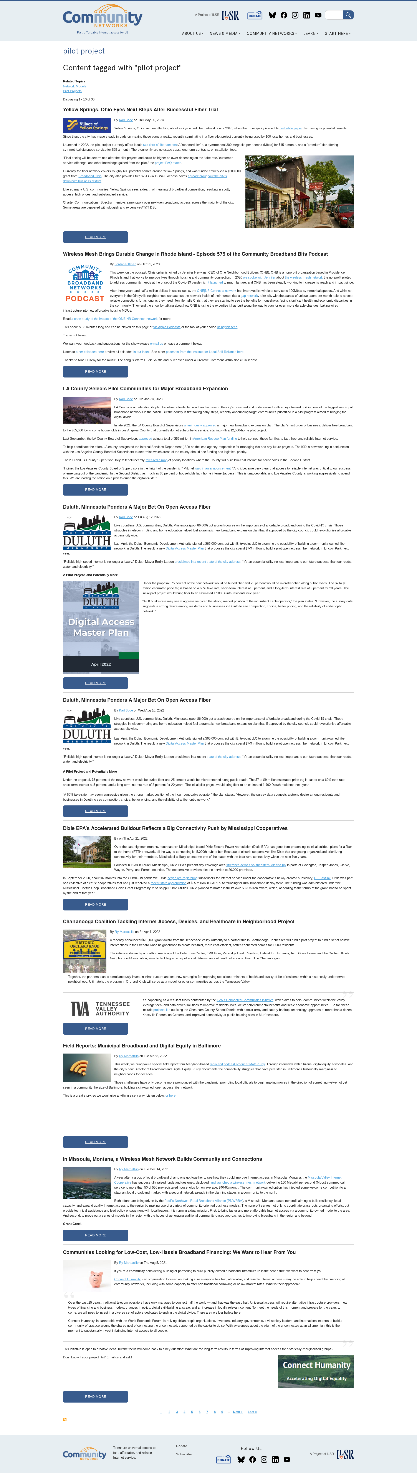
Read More (95, 237)
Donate (255, 15)
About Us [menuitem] (190, 35)
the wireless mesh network (304, 277)
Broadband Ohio (89, 176)
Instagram (295, 15)
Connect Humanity (127, 1279)
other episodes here (90, 352)
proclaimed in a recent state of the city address (208, 561)
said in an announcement (213, 468)
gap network (249, 295)
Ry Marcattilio (124, 932)
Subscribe (184, 1454)
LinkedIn (306, 15)
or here (170, 1095)
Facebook (284, 15)
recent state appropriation (168, 883)
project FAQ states (168, 163)
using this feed (227, 327)
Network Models (74, 86)
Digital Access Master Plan (185, 548)
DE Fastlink (322, 878)
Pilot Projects (72, 91)
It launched (215, 282)
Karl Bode (126, 120)
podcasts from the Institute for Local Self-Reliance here (204, 352)
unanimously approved (200, 425)
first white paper (291, 128)
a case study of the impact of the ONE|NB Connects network (114, 319)
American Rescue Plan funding (215, 438)
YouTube (318, 15)
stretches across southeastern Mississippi (256, 865)
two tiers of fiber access (160, 145)
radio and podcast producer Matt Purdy (237, 1064)
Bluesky (272, 15)
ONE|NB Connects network (216, 290)
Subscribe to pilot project (64, 1419)
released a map (156, 460)
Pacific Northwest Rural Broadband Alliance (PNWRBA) (203, 1200)
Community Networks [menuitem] (269, 35)
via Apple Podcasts (166, 327)
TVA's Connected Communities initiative (245, 1000)
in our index (141, 352)
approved (146, 438)
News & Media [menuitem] (222, 35)
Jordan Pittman (125, 264)
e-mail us (156, 343)
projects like (161, 1010)
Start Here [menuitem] (335, 35)
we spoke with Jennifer (259, 277)
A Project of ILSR (207, 15)
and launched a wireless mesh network (238, 1182)
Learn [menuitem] (308, 35)
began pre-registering (182, 878)
